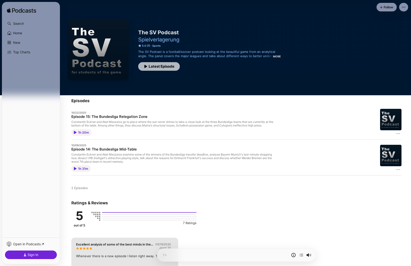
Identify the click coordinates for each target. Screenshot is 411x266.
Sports (156, 45)
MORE (277, 56)
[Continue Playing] (301, 255)
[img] (21, 10)
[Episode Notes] (293, 255)
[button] (31, 24)
